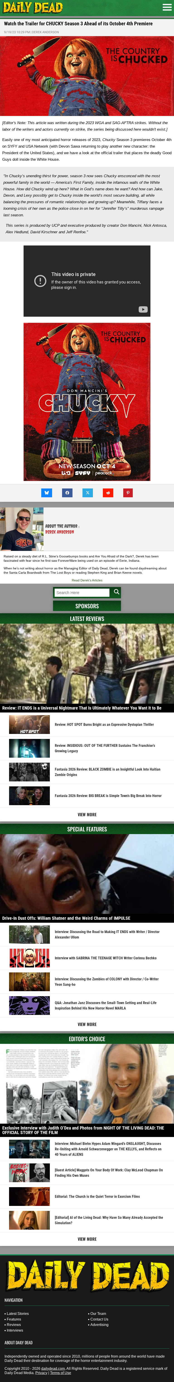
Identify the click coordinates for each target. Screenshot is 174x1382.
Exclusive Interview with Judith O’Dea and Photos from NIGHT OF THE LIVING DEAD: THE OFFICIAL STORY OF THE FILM (83, 1130)
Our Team (98, 1314)
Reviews (14, 1325)
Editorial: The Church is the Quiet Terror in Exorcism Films (97, 1196)
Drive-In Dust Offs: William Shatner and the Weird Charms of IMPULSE (66, 918)
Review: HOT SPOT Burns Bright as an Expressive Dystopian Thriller (104, 724)
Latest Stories (18, 1314)
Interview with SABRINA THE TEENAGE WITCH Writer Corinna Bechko (106, 958)
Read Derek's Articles (87, 580)
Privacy (41, 1373)
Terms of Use (60, 1373)
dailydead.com (53, 1368)
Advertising (99, 1325)
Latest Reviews (87, 618)
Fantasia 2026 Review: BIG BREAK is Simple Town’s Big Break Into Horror (108, 796)
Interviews (15, 1330)
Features (14, 1319)
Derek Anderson (45, 32)
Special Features (87, 829)
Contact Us (99, 1319)
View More (87, 814)
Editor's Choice (87, 1039)
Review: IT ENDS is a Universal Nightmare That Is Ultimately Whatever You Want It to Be (82, 708)
